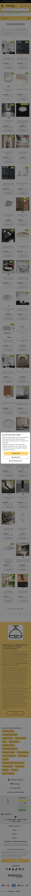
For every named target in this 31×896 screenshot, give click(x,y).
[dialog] (15, 448)
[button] (15, 461)
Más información (11, 449)
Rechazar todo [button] (16, 457)
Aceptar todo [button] (16, 453)
